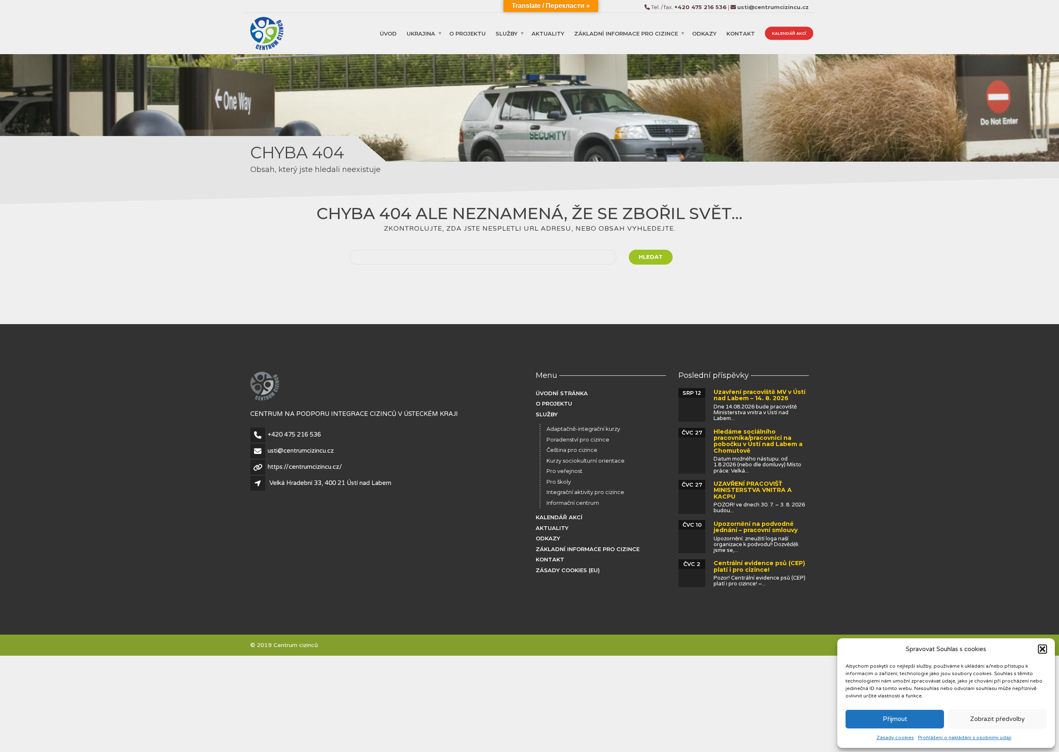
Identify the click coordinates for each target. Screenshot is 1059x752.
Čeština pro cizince (571, 449)
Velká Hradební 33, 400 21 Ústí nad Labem (330, 483)
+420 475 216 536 (294, 434)
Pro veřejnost (564, 471)
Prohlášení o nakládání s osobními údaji (964, 737)
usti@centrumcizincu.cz (301, 450)
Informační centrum (572, 502)
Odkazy (704, 33)
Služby (507, 33)
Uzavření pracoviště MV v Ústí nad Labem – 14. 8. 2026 (759, 395)
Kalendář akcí (789, 33)
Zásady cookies (895, 737)
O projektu (467, 33)
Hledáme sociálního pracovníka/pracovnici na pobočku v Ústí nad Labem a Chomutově (758, 441)
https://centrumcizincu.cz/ (305, 466)
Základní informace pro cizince (626, 33)
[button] (1042, 649)
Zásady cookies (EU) (568, 570)
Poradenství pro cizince (577, 439)
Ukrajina (421, 33)
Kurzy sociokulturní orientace (585, 460)
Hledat (651, 256)
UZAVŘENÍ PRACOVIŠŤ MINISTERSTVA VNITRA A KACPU (753, 490)
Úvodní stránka (562, 393)
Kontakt (740, 33)
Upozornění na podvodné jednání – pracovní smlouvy (756, 527)
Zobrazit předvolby (997, 719)
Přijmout (895, 719)
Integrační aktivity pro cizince (585, 492)
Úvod (388, 33)
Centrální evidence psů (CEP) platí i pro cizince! (759, 566)
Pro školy (558, 481)
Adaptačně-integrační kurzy (583, 428)
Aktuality (548, 33)
